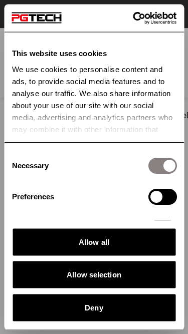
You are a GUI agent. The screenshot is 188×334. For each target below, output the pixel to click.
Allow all (94, 241)
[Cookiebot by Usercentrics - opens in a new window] (133, 18)
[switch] (162, 197)
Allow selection (94, 274)
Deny (94, 307)
